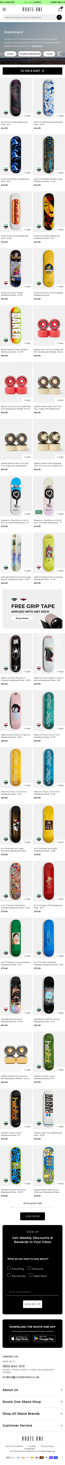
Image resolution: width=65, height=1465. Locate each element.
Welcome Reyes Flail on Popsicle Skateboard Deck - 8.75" (48, 578)
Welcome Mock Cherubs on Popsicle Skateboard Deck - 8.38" (16, 679)
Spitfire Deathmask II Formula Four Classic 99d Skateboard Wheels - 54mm (47, 407)
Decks (10, 54)
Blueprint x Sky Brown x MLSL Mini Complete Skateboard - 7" (48, 521)
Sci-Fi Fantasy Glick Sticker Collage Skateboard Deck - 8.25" (15, 906)
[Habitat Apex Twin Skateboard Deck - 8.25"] (49, 1108)
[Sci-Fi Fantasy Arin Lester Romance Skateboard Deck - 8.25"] (16, 824)
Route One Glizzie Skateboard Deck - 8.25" (14, 237)
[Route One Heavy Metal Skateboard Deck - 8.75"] (16, 268)
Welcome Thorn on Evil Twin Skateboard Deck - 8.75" (47, 736)
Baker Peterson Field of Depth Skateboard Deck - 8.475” (14, 350)
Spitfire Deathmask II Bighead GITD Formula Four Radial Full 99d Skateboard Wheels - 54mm (48, 464)
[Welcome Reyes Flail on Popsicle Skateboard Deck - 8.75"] (49, 553)
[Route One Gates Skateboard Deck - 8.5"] (16, 98)
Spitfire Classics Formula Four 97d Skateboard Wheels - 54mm (15, 1077)
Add (28, 115)
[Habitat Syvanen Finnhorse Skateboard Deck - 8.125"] (16, 1165)
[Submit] (59, 17)
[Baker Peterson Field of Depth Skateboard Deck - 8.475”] (16, 325)
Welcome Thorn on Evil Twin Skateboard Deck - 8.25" (47, 792)
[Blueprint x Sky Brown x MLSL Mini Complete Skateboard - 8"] (16, 496)
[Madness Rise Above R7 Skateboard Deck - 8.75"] (16, 995)
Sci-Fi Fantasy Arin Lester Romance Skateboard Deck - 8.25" (14, 849)
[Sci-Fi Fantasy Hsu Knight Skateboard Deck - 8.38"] (49, 824)
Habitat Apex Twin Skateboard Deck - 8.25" (48, 1134)
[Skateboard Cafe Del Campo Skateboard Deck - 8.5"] (49, 995)
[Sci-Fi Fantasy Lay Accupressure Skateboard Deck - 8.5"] (16, 938)
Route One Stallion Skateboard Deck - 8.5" (15, 180)
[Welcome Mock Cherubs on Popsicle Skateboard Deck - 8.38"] (16, 653)
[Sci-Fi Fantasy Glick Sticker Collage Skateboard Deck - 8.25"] (16, 881)
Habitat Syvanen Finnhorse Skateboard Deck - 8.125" (13, 1191)
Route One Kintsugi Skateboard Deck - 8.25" (48, 123)
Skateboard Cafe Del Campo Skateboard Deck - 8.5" (47, 1020)
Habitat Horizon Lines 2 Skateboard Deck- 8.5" (44, 1077)
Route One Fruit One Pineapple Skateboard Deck (48, 294)
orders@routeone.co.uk (21, 1377)
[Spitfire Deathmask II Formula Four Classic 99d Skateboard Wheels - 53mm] (16, 439)
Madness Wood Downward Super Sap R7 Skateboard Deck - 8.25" (16, 578)
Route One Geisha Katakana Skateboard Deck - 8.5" (47, 237)
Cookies (32, 1446)
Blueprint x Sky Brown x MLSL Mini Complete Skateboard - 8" (15, 521)
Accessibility (29, 1448)
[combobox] (32, 17)
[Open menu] (4, 9)
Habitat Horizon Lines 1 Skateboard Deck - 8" (11, 1134)
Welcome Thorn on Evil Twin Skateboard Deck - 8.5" (14, 792)
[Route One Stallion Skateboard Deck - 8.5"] (16, 154)
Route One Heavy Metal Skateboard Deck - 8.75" (12, 294)
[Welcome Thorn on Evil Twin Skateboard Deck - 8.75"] (49, 710)
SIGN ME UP (33, 1304)
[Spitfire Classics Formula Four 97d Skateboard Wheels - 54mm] (16, 1052)
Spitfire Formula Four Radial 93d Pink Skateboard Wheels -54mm (16, 407)
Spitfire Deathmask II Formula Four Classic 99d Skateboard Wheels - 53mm (14, 464)
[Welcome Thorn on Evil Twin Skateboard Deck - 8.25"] (49, 767)
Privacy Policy (47, 1446)
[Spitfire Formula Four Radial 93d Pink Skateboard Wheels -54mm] (16, 382)
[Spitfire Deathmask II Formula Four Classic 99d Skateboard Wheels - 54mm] (49, 382)
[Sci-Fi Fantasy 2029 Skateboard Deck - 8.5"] (49, 881)
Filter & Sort (30, 70)
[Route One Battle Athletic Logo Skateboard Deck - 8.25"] (49, 154)
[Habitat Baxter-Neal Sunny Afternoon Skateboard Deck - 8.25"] (49, 1165)
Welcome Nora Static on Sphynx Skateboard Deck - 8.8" (15, 736)
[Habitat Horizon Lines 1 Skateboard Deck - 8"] (16, 1108)
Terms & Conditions (14, 1446)
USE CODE (27, 2)
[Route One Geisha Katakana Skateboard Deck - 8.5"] (49, 211)
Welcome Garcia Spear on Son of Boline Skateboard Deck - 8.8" (48, 679)
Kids (39, 512)
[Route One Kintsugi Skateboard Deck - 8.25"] (49, 98)
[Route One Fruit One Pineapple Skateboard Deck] (49, 268)
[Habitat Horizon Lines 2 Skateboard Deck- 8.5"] (49, 1052)
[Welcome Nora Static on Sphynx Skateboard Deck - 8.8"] (16, 710)
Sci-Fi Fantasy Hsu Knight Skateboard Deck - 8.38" (45, 849)
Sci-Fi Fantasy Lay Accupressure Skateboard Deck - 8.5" (15, 963)
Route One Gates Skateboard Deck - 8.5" (14, 123)
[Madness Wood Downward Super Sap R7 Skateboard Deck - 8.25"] (16, 553)
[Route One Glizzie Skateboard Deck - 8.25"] (16, 211)
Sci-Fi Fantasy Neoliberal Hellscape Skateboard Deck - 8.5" (48, 963)
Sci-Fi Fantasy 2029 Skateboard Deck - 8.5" (48, 906)
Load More (32, 1216)
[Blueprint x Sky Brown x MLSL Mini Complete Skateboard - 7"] (49, 496)
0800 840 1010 (14, 1366)
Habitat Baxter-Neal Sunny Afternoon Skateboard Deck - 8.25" (47, 1191)
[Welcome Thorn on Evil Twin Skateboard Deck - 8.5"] (16, 767)
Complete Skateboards (30, 54)
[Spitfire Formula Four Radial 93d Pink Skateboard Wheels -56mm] (49, 325)
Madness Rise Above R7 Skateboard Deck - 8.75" (12, 1020)
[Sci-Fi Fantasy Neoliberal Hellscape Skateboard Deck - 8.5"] (49, 938)
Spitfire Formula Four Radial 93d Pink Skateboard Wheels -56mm (48, 350)
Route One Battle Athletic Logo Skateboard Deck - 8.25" (48, 180)
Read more (37, 46)
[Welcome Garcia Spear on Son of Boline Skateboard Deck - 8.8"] (49, 653)
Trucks (49, 54)
